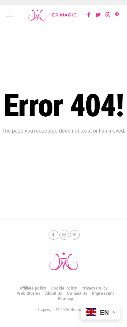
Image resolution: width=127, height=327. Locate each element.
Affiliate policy (33, 288)
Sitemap (65, 298)
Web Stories (28, 293)
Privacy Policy (94, 288)
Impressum (103, 293)
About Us (53, 293)
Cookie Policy (63, 288)
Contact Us (77, 293)
